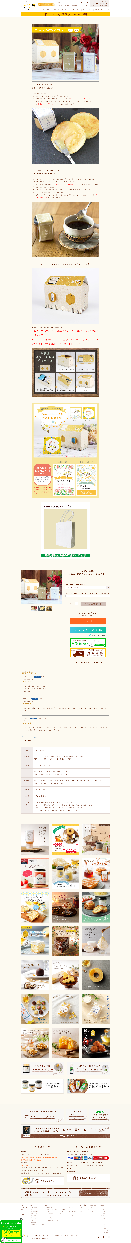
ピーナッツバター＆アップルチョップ (69, 1211)
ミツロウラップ (83, 1211)
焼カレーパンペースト (65, 1213)
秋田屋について (47, 9)
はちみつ (47, 1205)
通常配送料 (24, 1162)
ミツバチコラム (25, 1212)
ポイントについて (35, 1215)
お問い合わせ (74, 1235)
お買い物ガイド (34, 1205)
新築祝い (102, 1222)
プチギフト (103, 1220)
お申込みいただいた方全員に (69, 1132)
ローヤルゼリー (95, 1207)
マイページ (82, 5)
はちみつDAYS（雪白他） (52, 1209)
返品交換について (35, 1211)
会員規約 (57, 1235)
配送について (98, 662)
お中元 (102, 1207)
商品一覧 (56, 9)
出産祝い (102, 1211)
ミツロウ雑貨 (82, 1205)
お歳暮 (102, 1209)
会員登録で (77, 1115)
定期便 (92, 1211)
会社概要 (39, 1235)
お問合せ (74, 5)
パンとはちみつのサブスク (52, 1220)
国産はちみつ (98, 9)
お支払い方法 (34, 1207)
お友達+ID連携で (100, 1116)
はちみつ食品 (49, 1218)
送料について (34, 1209)
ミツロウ (82, 1207)
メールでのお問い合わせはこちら (94, 1193)
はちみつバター (65, 9)
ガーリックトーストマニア (66, 1215)
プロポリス (93, 1209)
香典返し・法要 (104, 1230)
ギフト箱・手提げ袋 (105, 1232)
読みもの (106, 9)
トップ (22, 1205)
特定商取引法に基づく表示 (37, 1224)
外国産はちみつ (49, 1213)
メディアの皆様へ (65, 1235)
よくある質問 (34, 1222)
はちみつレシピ (25, 1214)
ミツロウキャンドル (84, 1209)
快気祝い (102, 1224)
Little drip (62, 1209)
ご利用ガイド (67, 5)
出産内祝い (103, 1213)
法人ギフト (103, 1226)
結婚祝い (102, 1215)
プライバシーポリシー (48, 1235)
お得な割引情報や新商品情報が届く (43, 1114)
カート (88, 5)
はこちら (49, 1181)
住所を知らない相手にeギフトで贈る (88, 630)
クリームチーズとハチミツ (66, 1207)
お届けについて (34, 1213)
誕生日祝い (103, 1228)
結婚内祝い (103, 1218)
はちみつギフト (76, 9)
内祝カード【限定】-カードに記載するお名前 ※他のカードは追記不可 (87, 593)
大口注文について (35, 1218)
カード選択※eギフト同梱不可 (75, 584)
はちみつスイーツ (87, 9)
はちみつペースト (63, 1205)
